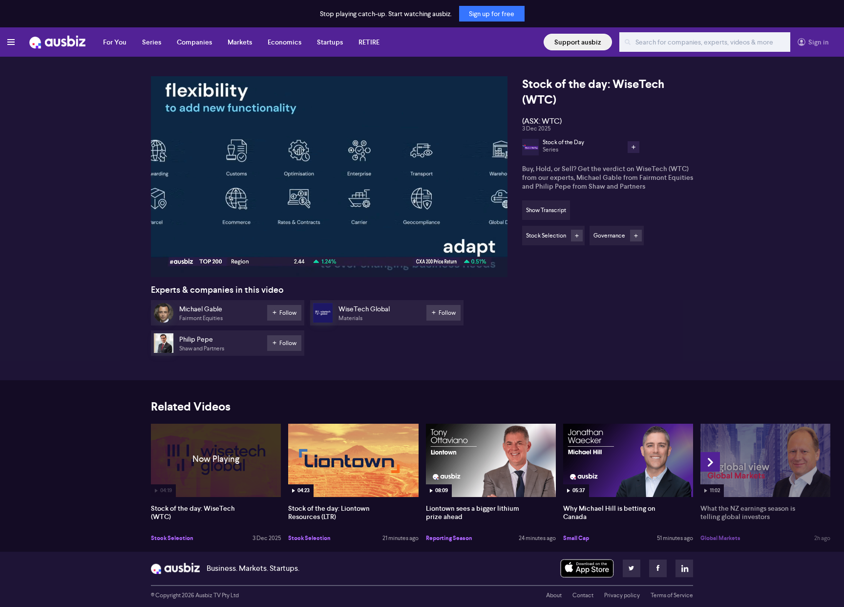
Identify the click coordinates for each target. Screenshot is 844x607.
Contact (582, 595)
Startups (330, 42)
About (554, 595)
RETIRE (369, 42)
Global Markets (720, 538)
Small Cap (576, 538)
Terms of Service (672, 595)
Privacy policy (622, 595)
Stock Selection (172, 538)
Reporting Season (449, 538)
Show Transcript (546, 210)
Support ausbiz (577, 42)
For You (115, 42)
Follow (577, 235)
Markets (240, 42)
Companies (194, 42)
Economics (284, 42)
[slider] (329, 242)
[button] (332, 179)
